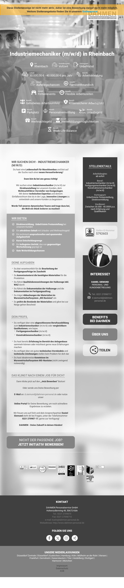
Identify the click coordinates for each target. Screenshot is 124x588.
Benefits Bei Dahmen (100, 319)
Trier (69, 558)
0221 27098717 (103, 294)
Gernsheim (45, 558)
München (67, 560)
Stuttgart (89, 558)
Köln (74, 555)
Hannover (57, 560)
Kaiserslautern (59, 558)
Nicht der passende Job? (41, 442)
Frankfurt (34, 558)
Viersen (102, 555)
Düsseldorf (42, 555)
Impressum (62, 565)
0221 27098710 (64, 516)
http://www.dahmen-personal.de (68, 523)
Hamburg (65, 555)
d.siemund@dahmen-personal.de (41, 394)
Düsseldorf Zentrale (26, 555)
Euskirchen (54, 555)
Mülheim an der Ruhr (87, 555)
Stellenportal (89, 11)
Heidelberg (78, 558)
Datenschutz (62, 568)
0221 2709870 (64, 513)
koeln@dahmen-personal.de (65, 520)
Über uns (100, 334)
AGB (62, 571)
